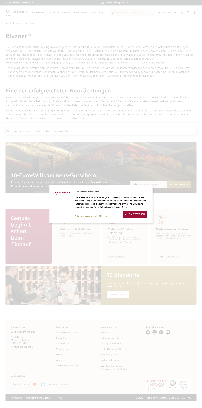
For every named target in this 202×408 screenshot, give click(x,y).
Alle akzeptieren (135, 214)
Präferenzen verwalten (85, 216)
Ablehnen (103, 216)
